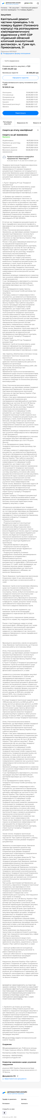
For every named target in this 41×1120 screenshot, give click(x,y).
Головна (4, 8)
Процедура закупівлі (7, 123)
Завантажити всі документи (15, 1079)
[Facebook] (4, 1113)
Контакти (24, 1103)
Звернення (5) (22, 123)
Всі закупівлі (14, 8)
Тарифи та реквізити (9, 1099)
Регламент (6, 1103)
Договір (23, 1099)
